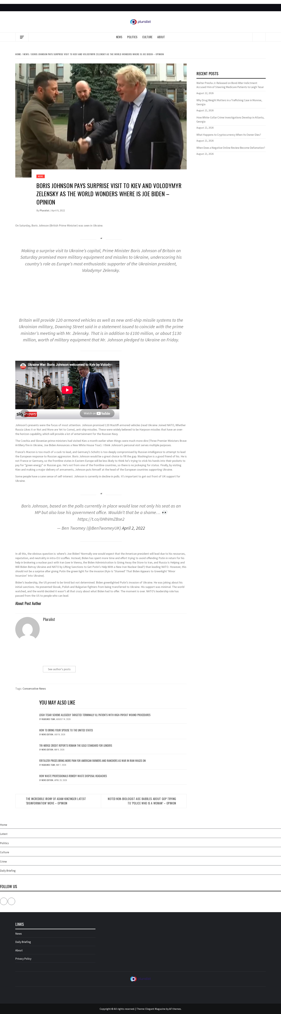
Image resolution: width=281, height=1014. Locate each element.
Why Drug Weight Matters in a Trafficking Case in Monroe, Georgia (229, 102)
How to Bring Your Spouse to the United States (66, 730)
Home (3, 825)
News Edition (48, 734)
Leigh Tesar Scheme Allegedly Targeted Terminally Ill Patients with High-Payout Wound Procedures (94, 715)
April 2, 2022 (133, 528)
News (119, 37)
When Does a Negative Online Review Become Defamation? (230, 148)
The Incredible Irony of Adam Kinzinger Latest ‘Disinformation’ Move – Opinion (56, 801)
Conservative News (34, 688)
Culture (147, 37)
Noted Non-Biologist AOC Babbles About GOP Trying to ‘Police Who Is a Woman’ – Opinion (142, 801)
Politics (132, 37)
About (161, 37)
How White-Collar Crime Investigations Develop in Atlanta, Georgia (230, 119)
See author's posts (59, 669)
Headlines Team (48, 719)
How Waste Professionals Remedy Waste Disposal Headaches (73, 776)
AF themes (175, 1008)
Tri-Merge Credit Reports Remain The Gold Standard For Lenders (75, 745)
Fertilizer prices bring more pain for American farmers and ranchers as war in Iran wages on (92, 761)
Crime (3, 861)
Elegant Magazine (155, 1008)
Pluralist (45, 210)
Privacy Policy (23, 958)
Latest (3, 834)
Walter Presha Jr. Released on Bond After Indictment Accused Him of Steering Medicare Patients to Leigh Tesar (230, 85)
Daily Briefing (8, 870)
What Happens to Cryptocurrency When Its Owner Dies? (228, 135)
